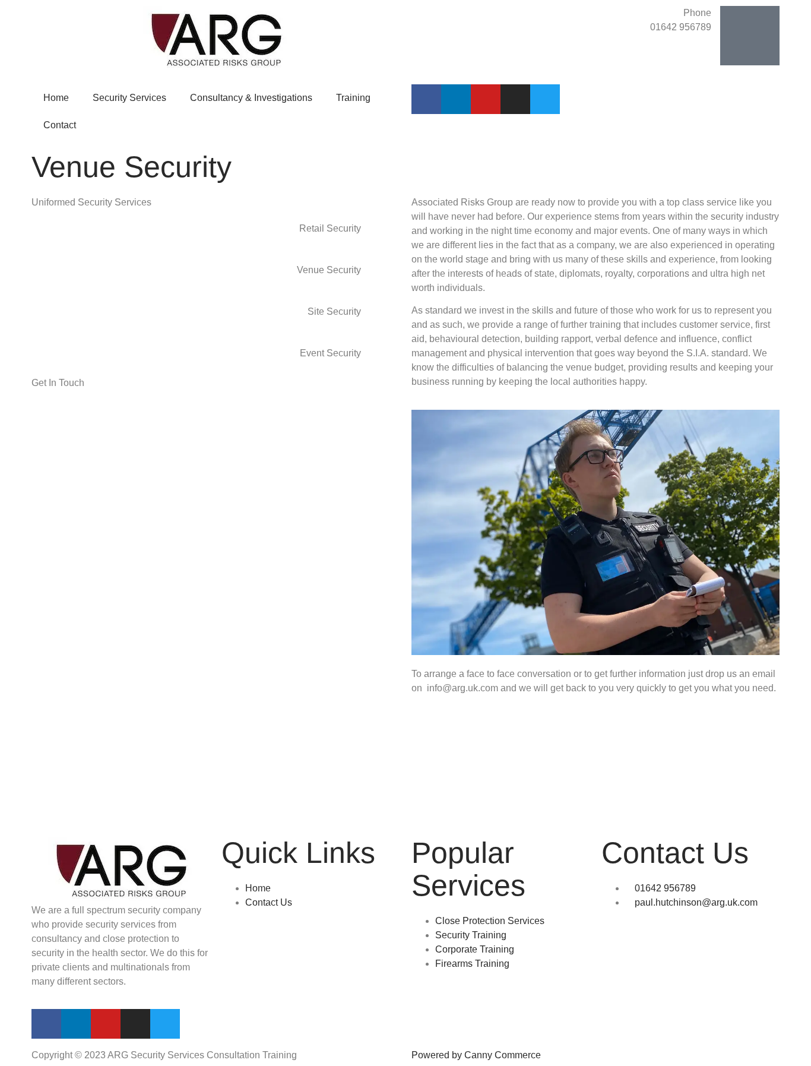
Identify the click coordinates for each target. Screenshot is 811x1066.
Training (353, 98)
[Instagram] (515, 99)
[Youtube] (485, 99)
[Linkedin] (456, 99)
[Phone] (750, 35)
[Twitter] (545, 99)
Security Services (129, 98)
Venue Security (329, 270)
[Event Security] (385, 361)
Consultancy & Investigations (251, 98)
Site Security (334, 311)
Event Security (330, 353)
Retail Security (330, 228)
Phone (697, 13)
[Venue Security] (385, 278)
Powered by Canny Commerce (476, 1055)
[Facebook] (426, 99)
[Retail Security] (385, 236)
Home (56, 98)
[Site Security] (385, 319)
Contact (59, 125)
